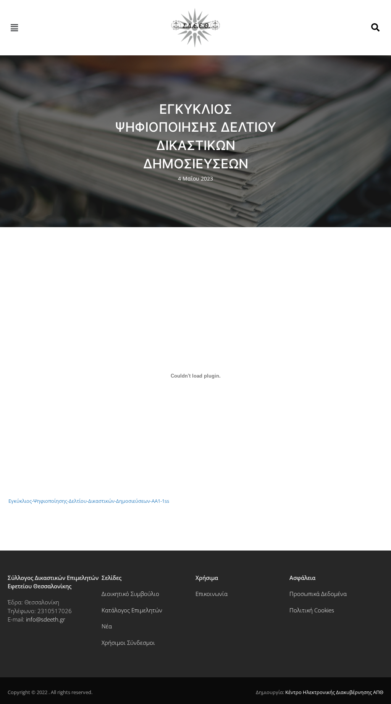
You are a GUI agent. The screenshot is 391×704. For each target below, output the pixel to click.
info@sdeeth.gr (45, 619)
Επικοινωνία (212, 593)
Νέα (107, 626)
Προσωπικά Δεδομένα (318, 593)
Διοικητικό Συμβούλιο (130, 593)
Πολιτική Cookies (311, 610)
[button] (14, 27)
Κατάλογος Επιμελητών (132, 610)
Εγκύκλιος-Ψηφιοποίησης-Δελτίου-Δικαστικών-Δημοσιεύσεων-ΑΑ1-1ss (88, 500)
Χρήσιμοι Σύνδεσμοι (128, 642)
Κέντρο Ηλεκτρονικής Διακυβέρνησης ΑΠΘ (334, 692)
